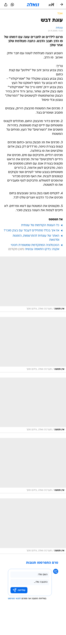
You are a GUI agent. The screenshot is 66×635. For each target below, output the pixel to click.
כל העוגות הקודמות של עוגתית (40, 225)
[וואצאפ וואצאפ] (12, 4)
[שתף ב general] (6, 4)
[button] (51, 4)
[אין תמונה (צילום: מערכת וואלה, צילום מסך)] (33, 284)
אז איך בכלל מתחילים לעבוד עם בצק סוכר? (31, 230)
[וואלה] (33, 4)
